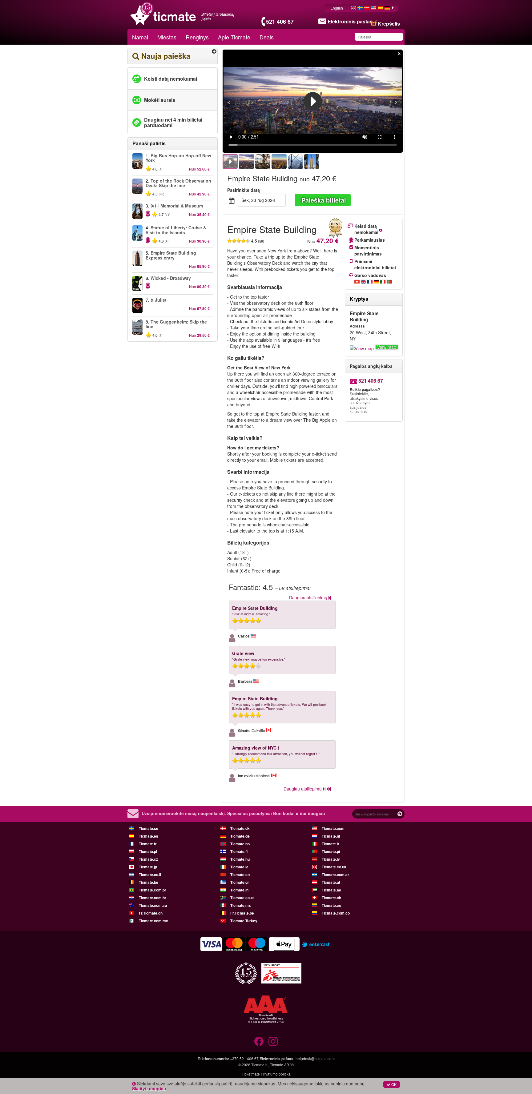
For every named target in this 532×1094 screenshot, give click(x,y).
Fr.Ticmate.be (242, 913)
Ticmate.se (148, 828)
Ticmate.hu (240, 859)
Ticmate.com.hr (152, 897)
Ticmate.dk (240, 828)
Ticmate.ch (331, 897)
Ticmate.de (240, 836)
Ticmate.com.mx (153, 920)
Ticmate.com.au (153, 905)
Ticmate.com (333, 828)
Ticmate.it (330, 844)
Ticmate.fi (239, 851)
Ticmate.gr (239, 882)
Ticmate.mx (240, 905)
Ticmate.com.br (152, 890)
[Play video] (313, 101)
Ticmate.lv (331, 859)
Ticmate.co (331, 905)
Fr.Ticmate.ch (151, 913)
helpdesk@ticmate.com (315, 1058)
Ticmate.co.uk (334, 867)
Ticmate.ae (331, 890)
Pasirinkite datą (243, 190)
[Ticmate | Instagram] (273, 1041)
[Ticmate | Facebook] (259, 1041)
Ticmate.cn (240, 874)
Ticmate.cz (148, 859)
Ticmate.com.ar (335, 874)
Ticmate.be (148, 882)
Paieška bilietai (323, 199)
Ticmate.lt (259, 1064)
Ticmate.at (331, 882)
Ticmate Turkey (243, 920)
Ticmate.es (148, 836)
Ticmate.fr (148, 844)
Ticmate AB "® (282, 1064)
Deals (267, 37)
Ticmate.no (240, 844)
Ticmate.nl (331, 836)
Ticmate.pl (148, 851)
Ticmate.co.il (150, 874)
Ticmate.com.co (336, 913)
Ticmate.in (239, 890)
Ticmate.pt (331, 851)
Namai (140, 37)
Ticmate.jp (148, 867)
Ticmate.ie (239, 867)
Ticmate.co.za (242, 897)
